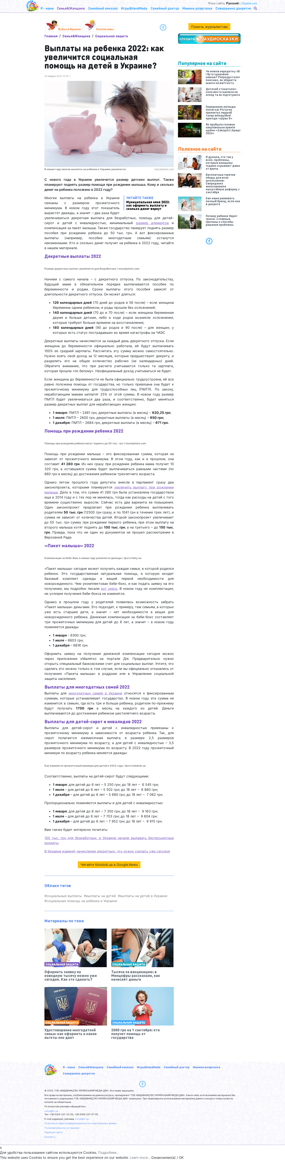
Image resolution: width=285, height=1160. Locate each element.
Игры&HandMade (148, 1067)
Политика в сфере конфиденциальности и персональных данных (80, 1123)
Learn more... (140, 1157)
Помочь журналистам (209, 27)
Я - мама (69, 1067)
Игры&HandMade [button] (134, 8)
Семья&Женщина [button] (71, 8)
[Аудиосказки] (209, 38)
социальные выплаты (64, 896)
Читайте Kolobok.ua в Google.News (109, 864)
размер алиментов (152, 223)
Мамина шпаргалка (206, 1067)
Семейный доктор (176, 1067)
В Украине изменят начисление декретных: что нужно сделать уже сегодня (107, 851)
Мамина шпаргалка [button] (197, 8)
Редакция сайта (53, 1132)
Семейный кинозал (120, 1067)
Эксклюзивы (104, 29)
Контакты (49, 1136)
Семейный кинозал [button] (103, 8)
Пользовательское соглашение (61, 1127)
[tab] (209, 241)
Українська (249, 3)
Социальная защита (111, 36)
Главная (51, 36)
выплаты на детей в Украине (143, 896)
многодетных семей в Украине (95, 693)
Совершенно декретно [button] (233, 8)
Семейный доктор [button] (165, 8)
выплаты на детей (101, 896)
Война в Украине (69, 29)
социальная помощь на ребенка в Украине (82, 901)
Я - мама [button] (47, 8)
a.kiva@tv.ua (51, 1111)
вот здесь (109, 588)
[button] (256, 8)
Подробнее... (108, 1152)
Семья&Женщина (76, 36)
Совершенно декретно (79, 1073)
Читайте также (148, 203)
